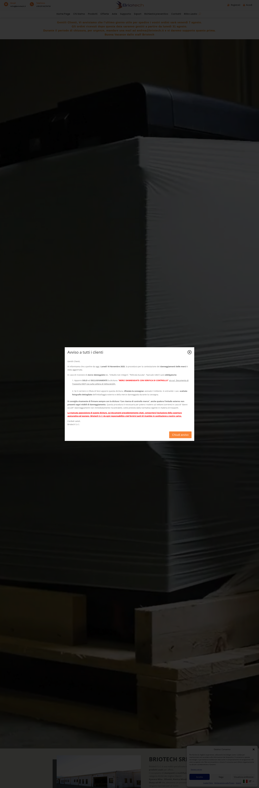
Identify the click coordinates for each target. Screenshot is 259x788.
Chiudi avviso (180, 434)
